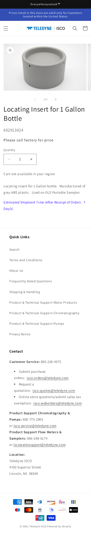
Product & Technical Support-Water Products (43, 302)
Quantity (9, 150)
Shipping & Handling (24, 292)
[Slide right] (56, 99)
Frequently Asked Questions (30, 281)
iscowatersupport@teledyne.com (40, 444)
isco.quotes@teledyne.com (53, 390)
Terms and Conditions (25, 260)
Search (14, 249)
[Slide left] (35, 99)
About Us (16, 270)
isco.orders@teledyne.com (47, 378)
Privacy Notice (19, 334)
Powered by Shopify (59, 526)
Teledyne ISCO (37, 526)
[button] (6, 28)
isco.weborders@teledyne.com (57, 403)
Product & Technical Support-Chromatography (44, 313)
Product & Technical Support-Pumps (36, 323)
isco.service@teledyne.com (35, 425)
